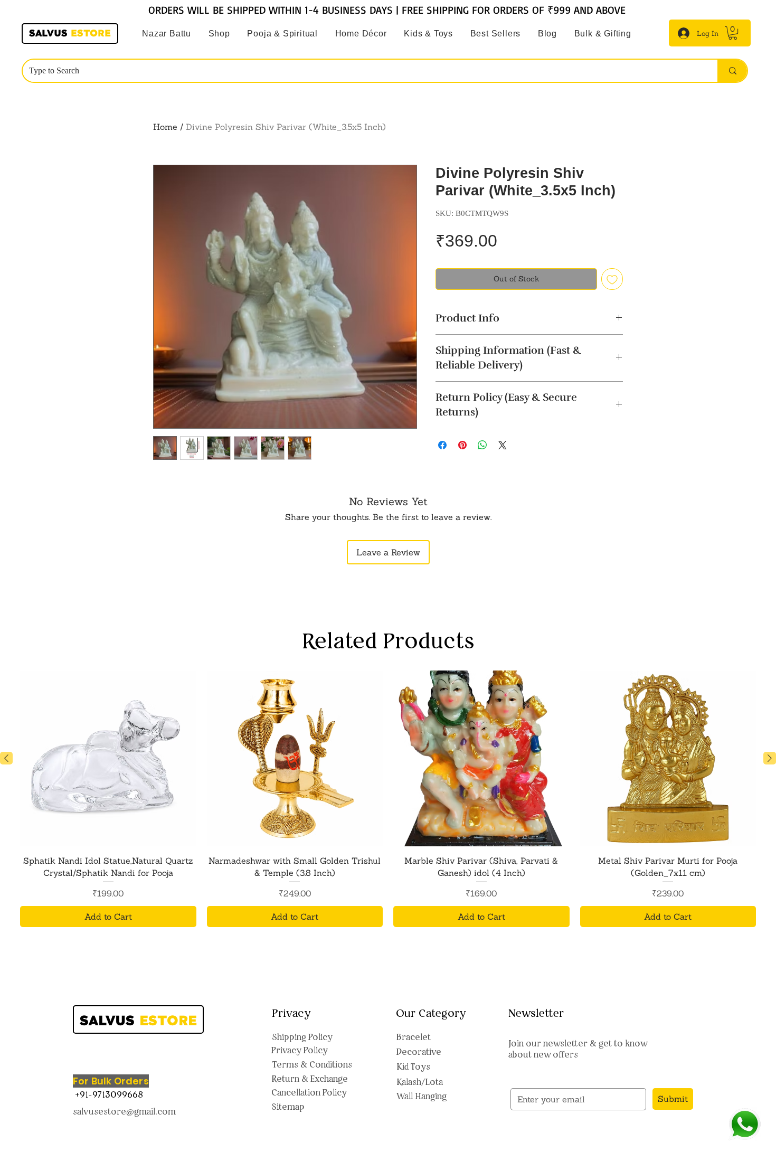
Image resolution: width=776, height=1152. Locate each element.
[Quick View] (108, 759)
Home (165, 126)
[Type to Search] (732, 71)
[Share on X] (502, 445)
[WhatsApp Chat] (744, 1124)
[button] (282, 34)
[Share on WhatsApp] (482, 445)
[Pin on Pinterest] (462, 445)
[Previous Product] (6, 758)
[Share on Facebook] (442, 445)
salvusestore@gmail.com (124, 1111)
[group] (388, 799)
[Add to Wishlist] (612, 279)
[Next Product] (769, 758)
